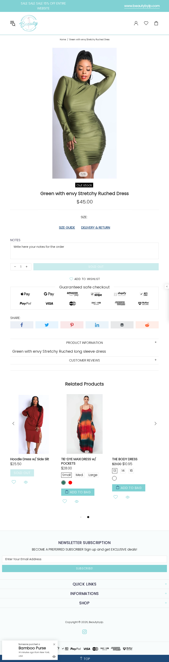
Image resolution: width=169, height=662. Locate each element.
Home (63, 39)
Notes (15, 240)
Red (70, 482)
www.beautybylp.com (142, 5)
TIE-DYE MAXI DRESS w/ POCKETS (78, 461)
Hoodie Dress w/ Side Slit (29, 459)
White (114, 478)
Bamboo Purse (32, 648)
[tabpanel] (33, 444)
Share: (15, 318)
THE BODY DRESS (124, 459)
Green (63, 482)
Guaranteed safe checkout (84, 286)
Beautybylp (28, 23)
